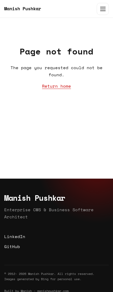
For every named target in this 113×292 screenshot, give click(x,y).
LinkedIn (14, 236)
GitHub (12, 246)
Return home (56, 86)
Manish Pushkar (22, 8)
